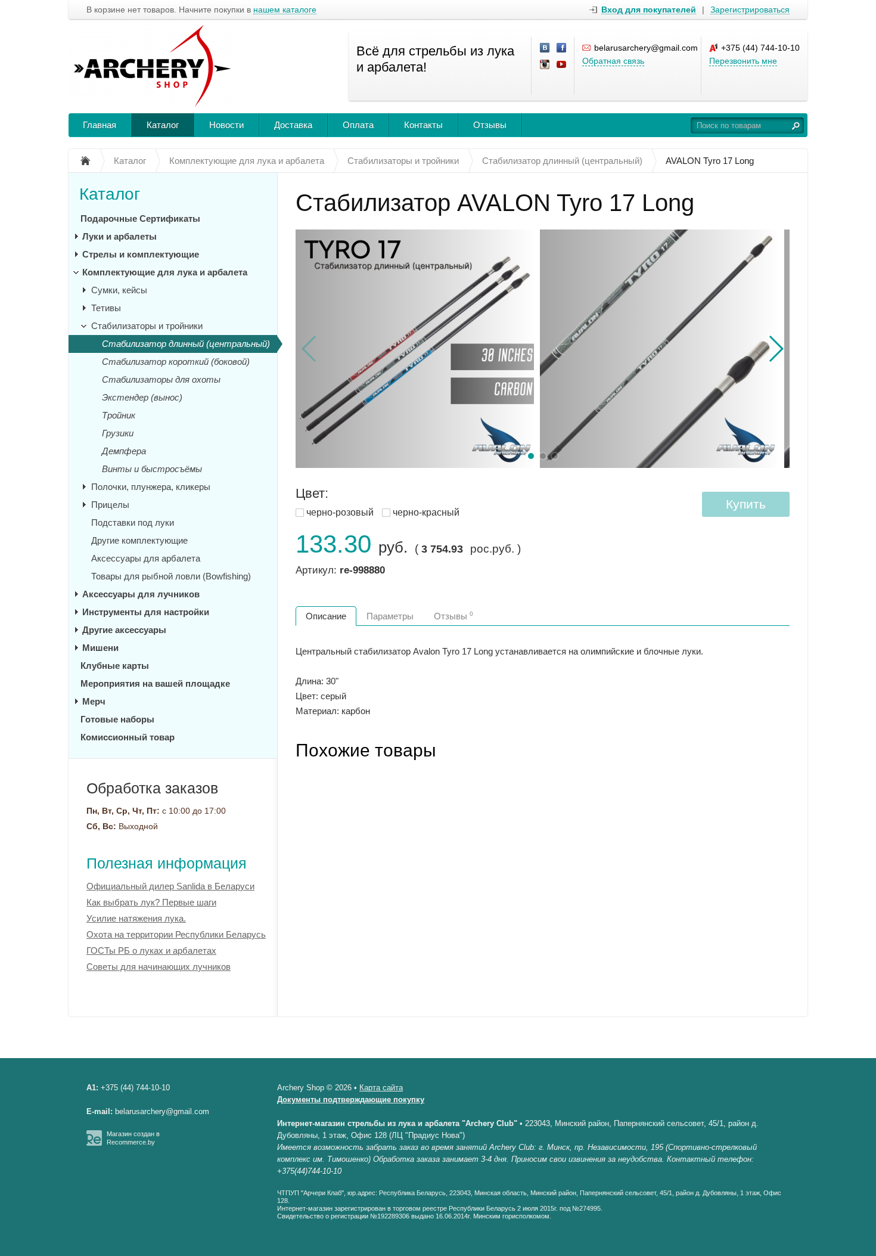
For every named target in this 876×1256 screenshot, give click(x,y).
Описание (326, 616)
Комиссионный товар (127, 737)
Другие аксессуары (124, 630)
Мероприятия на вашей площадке (155, 683)
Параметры (390, 616)
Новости (226, 125)
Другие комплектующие (139, 540)
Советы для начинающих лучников (158, 967)
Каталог (163, 125)
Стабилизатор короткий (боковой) (176, 361)
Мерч (93, 701)
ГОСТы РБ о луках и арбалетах (151, 950)
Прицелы (110, 505)
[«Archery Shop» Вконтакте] (545, 48)
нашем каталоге (284, 9)
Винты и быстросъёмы (152, 469)
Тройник (118, 415)
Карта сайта (381, 1087)
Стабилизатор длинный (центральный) (186, 344)
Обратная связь (613, 61)
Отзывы (490, 125)
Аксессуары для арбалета (145, 558)
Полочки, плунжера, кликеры (150, 487)
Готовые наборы (117, 719)
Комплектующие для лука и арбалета (164, 272)
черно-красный (426, 512)
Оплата (358, 125)
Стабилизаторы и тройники (147, 326)
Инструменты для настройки (145, 612)
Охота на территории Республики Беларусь (176, 934)
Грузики (117, 433)
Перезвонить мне (743, 61)
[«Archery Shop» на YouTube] (562, 65)
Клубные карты (114, 665)
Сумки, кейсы (119, 290)
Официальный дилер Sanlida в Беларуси (170, 886)
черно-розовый (340, 512)
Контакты (423, 125)
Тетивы (106, 308)
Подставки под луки (132, 522)
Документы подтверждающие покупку (350, 1099)
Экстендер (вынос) (142, 397)
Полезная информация (166, 863)
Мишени (100, 648)
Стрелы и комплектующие (140, 254)
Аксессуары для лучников (141, 594)
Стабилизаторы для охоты (161, 379)
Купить (746, 504)
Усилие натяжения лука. (136, 918)
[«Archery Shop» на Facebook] (562, 48)
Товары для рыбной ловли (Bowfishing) (171, 576)
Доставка (293, 125)
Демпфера (124, 451)
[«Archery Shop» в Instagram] (545, 65)
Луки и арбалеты (119, 236)
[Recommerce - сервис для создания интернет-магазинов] (94, 1143)
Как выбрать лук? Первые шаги (151, 902)
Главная (99, 125)
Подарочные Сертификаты (140, 218)
